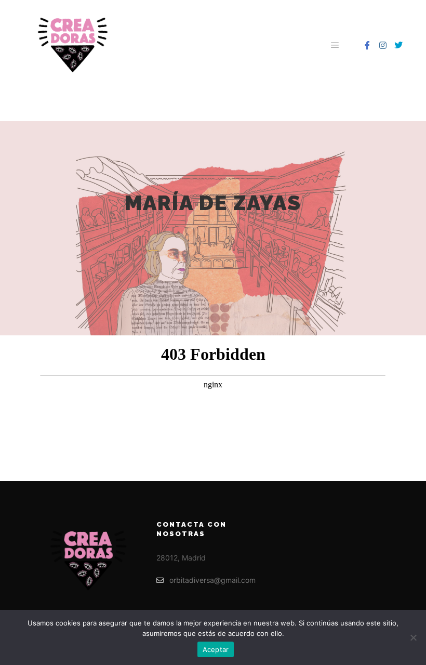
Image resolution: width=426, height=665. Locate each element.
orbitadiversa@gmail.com (212, 580)
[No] (413, 637)
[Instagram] (383, 45)
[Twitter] (398, 45)
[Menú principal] (335, 45)
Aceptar (216, 649)
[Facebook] (367, 45)
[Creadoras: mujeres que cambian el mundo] (73, 45)
